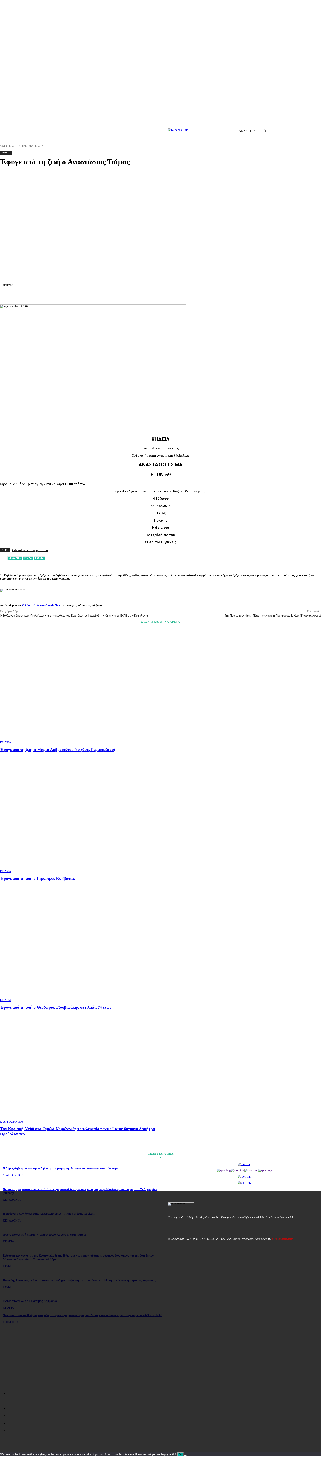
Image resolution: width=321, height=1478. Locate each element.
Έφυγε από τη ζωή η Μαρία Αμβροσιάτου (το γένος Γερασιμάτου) (57, 749)
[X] (107, 295)
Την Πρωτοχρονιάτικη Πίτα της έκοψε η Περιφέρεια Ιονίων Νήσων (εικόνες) (273, 615)
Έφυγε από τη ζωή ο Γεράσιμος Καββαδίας (37, 878)
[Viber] (213, 295)
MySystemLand (282, 1239)
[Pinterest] (120, 295)
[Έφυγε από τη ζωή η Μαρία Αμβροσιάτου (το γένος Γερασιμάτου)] (80, 687)
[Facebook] (93, 295)
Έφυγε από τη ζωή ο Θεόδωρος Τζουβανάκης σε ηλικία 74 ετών (55, 1007)
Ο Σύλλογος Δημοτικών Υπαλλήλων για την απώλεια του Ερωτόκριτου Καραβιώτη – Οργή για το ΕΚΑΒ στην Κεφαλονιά (74, 615)
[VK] (200, 295)
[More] (227, 295)
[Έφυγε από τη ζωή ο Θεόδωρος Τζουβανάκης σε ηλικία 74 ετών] (80, 945)
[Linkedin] (147, 295)
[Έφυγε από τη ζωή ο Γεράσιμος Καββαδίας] (80, 816)
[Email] (160, 295)
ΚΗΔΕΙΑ (5, 742)
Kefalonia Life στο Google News (42, 605)
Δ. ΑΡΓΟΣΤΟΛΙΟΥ (12, 1121)
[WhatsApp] (134, 295)
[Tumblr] (187, 295)
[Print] (174, 295)
